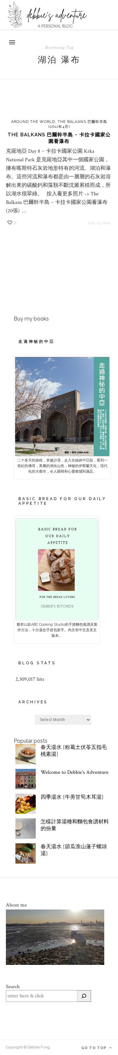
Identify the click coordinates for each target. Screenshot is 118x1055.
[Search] (84, 996)
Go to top (94, 1048)
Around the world (33, 122)
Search (13, 986)
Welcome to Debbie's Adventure (74, 772)
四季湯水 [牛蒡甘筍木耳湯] (72, 797)
